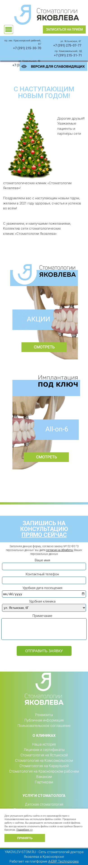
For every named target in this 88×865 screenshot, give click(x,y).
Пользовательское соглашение (44, 726)
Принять (24, 838)
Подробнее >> (24, 829)
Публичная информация (44, 720)
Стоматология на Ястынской (44, 755)
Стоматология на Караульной (44, 766)
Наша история (44, 744)
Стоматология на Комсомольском (44, 760)
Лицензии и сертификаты (44, 750)
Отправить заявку (44, 651)
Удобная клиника (42, 601)
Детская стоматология (44, 804)
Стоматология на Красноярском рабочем (44, 771)
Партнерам (44, 782)
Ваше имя (42, 560)
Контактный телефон (42, 574)
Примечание (42, 616)
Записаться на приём (64, 29)
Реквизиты (44, 715)
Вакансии (44, 777)
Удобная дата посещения (42, 588)
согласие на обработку (59, 550)
